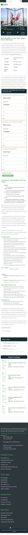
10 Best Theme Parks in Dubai (9, 486)
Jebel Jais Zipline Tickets (14, 375)
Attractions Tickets (6, 462)
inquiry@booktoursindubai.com (14, 349)
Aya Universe (4, 497)
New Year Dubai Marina (7, 519)
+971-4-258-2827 (7, 438)
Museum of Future (6, 502)
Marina (15, 251)
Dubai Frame (4, 499)
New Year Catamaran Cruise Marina (16, 387)
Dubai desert (15, 200)
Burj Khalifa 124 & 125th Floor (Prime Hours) (12, 122)
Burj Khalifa (8, 84)
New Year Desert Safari (7, 513)
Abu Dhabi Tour (5, 458)
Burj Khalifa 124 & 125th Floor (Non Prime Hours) (13, 95)
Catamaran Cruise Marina (7, 521)
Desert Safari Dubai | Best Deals (9, 466)
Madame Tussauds (6, 504)
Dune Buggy (4, 477)
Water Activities (5, 488)
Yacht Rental (4, 482)
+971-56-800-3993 (8, 437)
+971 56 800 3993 (17, 343)
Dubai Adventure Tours (7, 460)
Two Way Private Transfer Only (9, 149)
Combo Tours (4, 464)
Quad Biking (4, 480)
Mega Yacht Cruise (6, 515)
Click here (3, 330)
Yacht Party (4, 517)
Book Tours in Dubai (17, 50)
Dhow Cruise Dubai (6, 469)
